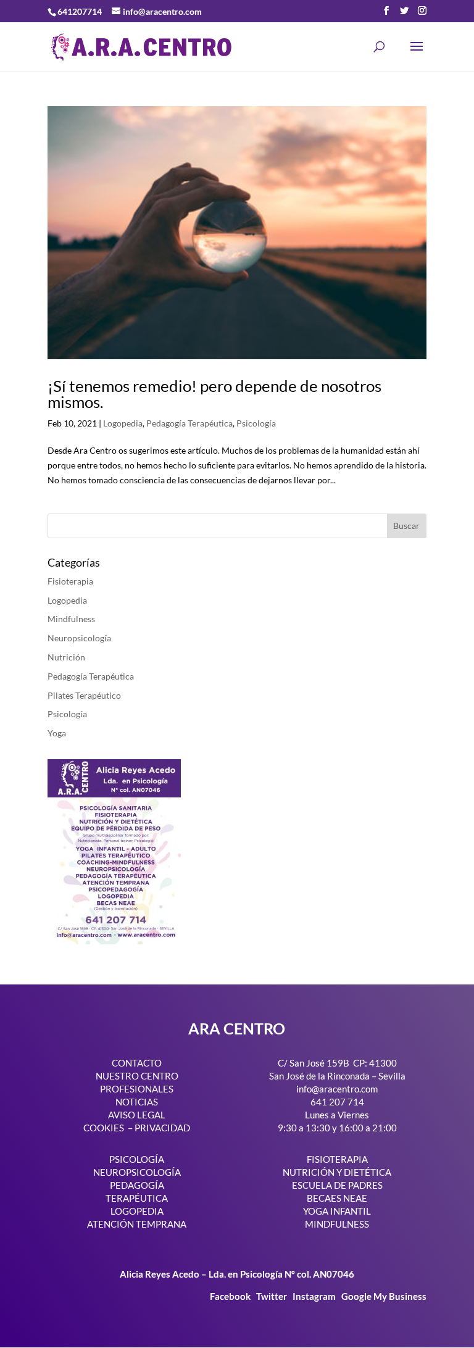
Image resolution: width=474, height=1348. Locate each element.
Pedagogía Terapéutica (189, 423)
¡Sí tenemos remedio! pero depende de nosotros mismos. (214, 394)
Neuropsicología (79, 638)
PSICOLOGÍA (136, 1159)
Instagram (314, 1296)
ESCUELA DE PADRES (337, 1185)
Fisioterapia (70, 581)
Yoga (57, 733)
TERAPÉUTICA (137, 1198)
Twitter (272, 1296)
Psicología (256, 423)
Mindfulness (71, 619)
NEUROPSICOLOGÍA (137, 1172)
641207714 (79, 11)
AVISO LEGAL (136, 1114)
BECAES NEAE (337, 1198)
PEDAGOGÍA (137, 1185)
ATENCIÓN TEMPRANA (136, 1223)
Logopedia (123, 423)
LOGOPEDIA (137, 1211)
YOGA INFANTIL (337, 1211)
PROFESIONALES (136, 1088)
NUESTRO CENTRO (137, 1075)
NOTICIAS (136, 1101)
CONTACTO (137, 1062)
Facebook (231, 1296)
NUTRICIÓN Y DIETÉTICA (337, 1172)
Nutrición (66, 657)
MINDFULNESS (337, 1223)
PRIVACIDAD (162, 1127)
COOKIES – (108, 1127)
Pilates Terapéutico (84, 695)
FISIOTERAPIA (337, 1159)
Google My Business (383, 1296)
